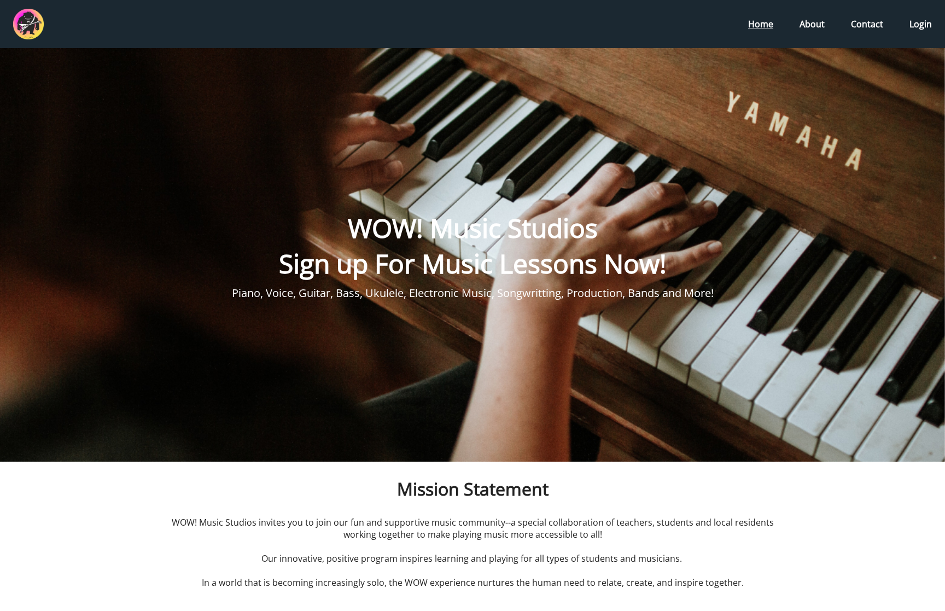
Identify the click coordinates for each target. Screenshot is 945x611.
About (812, 24)
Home (760, 24)
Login (920, 24)
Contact (867, 24)
